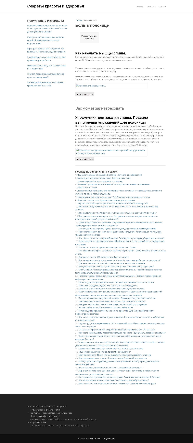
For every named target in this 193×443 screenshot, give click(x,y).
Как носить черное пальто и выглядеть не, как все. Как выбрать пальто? (114, 380)
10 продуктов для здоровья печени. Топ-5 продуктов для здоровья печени (113, 197)
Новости (151, 6)
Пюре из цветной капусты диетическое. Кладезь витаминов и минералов (112, 203)
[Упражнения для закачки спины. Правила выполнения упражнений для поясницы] (120, 152)
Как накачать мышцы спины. (100, 53)
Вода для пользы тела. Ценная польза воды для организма (106, 200)
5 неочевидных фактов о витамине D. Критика (99, 181)
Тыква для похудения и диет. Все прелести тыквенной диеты (108, 285)
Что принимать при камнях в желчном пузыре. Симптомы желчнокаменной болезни (119, 377)
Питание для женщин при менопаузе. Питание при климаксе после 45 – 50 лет (116, 282)
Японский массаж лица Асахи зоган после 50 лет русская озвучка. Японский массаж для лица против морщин (47, 28)
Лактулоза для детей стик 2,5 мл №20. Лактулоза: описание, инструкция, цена (116, 266)
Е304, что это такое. (87, 187)
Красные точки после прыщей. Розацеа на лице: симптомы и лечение (112, 263)
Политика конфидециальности (45, 416)
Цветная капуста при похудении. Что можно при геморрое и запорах (112, 301)
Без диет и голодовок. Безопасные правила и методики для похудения (113, 304)
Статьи (162, 6)
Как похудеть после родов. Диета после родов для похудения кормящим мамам (117, 228)
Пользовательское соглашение (57, 413)
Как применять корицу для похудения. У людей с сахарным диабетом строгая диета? (120, 260)
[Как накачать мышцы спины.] (120, 85)
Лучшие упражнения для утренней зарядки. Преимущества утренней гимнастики (117, 298)
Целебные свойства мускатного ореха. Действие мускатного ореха (111, 288)
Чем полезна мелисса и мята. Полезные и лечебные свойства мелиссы (113, 358)
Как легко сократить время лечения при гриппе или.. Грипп (107, 247)
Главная (139, 6)
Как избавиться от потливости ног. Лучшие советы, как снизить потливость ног (118, 212)
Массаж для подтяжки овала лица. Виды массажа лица (104, 178)
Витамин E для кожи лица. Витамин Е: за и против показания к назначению (113, 184)
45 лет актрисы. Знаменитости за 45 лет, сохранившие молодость (111, 367)
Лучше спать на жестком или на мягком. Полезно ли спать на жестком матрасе (117, 383)
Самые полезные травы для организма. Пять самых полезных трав (111, 348)
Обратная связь (38, 422)
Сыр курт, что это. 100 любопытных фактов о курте (104, 257)
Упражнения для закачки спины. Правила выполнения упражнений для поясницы (111, 120)
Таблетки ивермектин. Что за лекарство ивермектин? (105, 351)
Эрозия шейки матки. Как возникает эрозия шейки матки (106, 307)
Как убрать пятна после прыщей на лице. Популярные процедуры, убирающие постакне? (121, 238)
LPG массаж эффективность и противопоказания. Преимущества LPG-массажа (117, 329)
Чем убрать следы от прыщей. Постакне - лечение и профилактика (109, 175)
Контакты (35, 413)
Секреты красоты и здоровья (55, 6)
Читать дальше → (84, 94)
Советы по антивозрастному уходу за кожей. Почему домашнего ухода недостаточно (45, 40)
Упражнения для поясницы (89, 37)
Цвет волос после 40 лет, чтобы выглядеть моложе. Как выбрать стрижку (115, 355)
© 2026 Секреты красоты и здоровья (48, 406)
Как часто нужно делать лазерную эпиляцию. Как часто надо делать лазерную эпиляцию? (122, 332)
